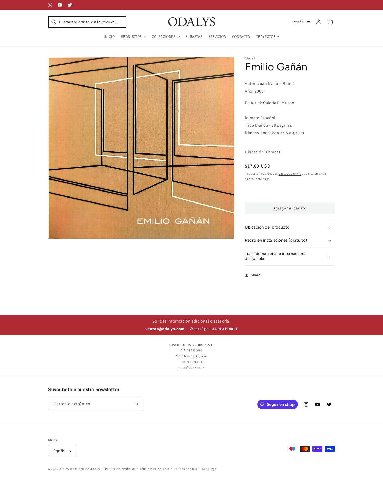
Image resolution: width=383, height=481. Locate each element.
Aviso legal (209, 469)
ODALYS (64, 469)
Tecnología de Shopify (85, 469)
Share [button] (256, 275)
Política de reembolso (120, 469)
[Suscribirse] (136, 404)
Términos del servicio (154, 469)
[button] (87, 22)
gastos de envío (290, 173)
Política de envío (185, 469)
